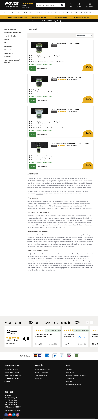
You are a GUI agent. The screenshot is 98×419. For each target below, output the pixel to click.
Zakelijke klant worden (42, 369)
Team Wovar (70, 372)
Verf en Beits (10, 25)
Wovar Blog (39, 378)
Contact (7, 381)
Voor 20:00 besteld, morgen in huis (17, 17)
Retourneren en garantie (12, 375)
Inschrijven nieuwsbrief (73, 384)
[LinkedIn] (14, 415)
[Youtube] (10, 415)
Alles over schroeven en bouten (76, 375)
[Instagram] (18, 415)
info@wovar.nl (13, 402)
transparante (52, 216)
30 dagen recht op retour (39, 17)
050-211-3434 (12, 404)
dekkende (42, 216)
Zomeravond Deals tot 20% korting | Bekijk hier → (49, 21)
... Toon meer (82, 337)
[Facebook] (6, 415)
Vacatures (69, 381)
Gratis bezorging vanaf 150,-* (82, 17)
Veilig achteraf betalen (60, 17)
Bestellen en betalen (11, 369)
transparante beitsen (59, 191)
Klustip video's (70, 378)
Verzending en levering (11, 372)
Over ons (69, 369)
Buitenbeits (20, 25)
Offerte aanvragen (41, 375)
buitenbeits (39, 194)
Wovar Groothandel (41, 372)
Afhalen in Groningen (11, 378)
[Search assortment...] (62, 5)
